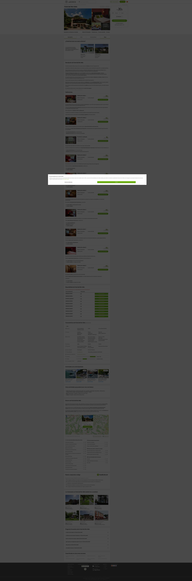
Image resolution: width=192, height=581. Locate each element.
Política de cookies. (66, 179)
